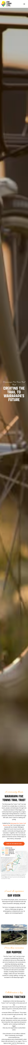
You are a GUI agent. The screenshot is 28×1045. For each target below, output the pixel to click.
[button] (24, 4)
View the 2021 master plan (14, 843)
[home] (7, 4)
